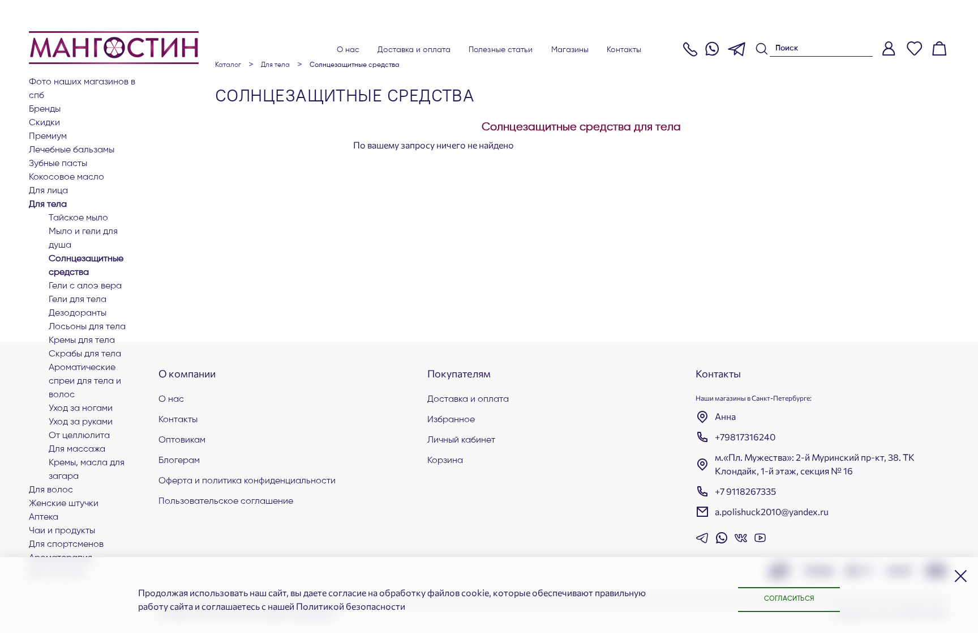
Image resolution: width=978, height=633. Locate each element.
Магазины (570, 50)
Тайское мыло (78, 218)
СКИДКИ (44, 123)
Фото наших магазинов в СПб (82, 89)
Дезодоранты (77, 313)
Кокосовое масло (66, 177)
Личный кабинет (461, 440)
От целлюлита (79, 435)
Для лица (48, 191)
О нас (348, 50)
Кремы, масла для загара (87, 469)
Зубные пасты (58, 163)
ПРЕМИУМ (48, 136)
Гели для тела (77, 299)
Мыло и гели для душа (83, 238)
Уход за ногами (81, 408)
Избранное (451, 419)
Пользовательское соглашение (225, 501)
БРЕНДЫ (45, 109)
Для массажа (77, 449)
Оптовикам (181, 440)
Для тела (48, 204)
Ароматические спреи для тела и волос (85, 381)
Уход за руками (81, 422)
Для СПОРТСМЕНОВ (66, 544)
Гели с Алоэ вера (85, 286)
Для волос (51, 490)
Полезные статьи (501, 50)
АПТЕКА (43, 517)
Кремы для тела (82, 340)
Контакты (624, 50)
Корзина (445, 460)
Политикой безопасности (350, 606)
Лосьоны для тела (87, 327)
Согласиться (789, 599)
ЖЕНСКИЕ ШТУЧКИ (63, 503)
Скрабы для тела (85, 354)
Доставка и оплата (414, 50)
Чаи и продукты (62, 531)
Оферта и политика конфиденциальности (247, 481)
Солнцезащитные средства (86, 265)
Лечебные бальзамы (71, 150)
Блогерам (179, 460)
